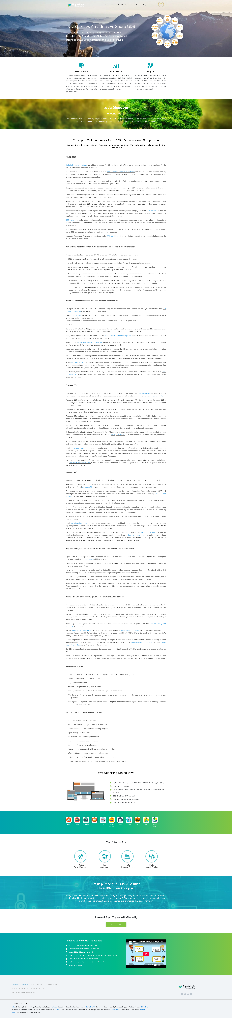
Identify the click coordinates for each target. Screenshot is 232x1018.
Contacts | (14, 988)
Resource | (27, 988)
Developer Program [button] (142, 5)
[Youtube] (188, 994)
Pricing (133, 5)
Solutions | (34, 988)
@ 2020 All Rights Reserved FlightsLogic (23, 992)
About (106, 5)
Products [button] (112, 5)
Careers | (20, 988)
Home (101, 5)
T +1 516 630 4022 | (37, 984)
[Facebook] (182, 994)
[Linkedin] (191, 994)
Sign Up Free (116, 924)
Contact (154, 5)
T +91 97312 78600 (51, 984)
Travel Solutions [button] (123, 5)
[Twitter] (185, 994)
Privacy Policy (41, 988)
